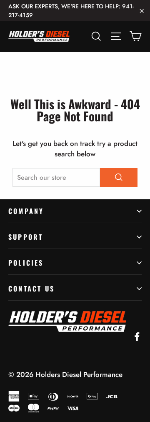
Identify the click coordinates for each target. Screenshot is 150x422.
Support (25, 237)
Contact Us (31, 289)
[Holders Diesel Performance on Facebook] (137, 336)
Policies (26, 263)
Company (26, 211)
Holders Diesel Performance (78, 374)
